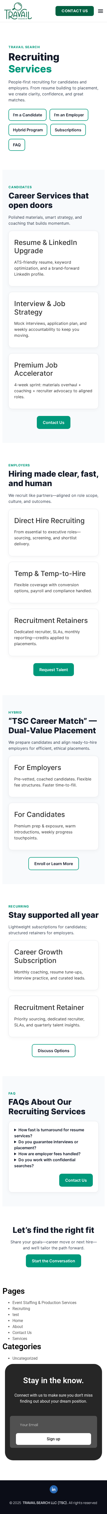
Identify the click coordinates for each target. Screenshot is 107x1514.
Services (19, 1338)
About (17, 1326)
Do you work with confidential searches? (44, 1162)
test (15, 1314)
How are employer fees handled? (49, 1153)
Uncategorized (25, 1358)
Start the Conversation (53, 1260)
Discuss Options (53, 1050)
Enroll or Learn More (53, 863)
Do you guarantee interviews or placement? (46, 1144)
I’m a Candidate (27, 114)
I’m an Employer (69, 114)
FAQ (17, 144)
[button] (100, 11)
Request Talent (53, 669)
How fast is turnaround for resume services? (49, 1132)
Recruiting (21, 1308)
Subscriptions (68, 129)
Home (17, 1320)
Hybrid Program (28, 129)
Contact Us (53, 422)
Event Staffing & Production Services (44, 1302)
